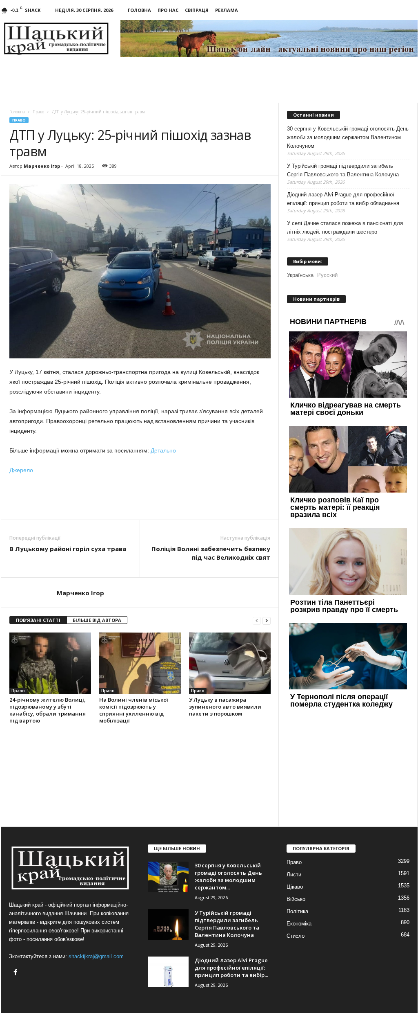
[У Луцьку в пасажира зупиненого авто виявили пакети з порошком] (230, 663)
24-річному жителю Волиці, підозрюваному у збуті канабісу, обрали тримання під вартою (47, 710)
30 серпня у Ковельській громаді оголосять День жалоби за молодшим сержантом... (228, 876)
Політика (297, 911)
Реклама (226, 10)
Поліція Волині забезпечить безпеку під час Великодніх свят (210, 553)
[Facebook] (16, 973)
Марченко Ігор (42, 166)
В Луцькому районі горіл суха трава (67, 549)
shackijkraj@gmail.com (96, 956)
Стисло (296, 936)
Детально (163, 450)
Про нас (168, 10)
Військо (296, 899)
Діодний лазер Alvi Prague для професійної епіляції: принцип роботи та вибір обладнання (343, 198)
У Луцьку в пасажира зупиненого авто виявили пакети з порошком (225, 706)
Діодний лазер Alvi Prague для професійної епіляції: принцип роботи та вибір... (231, 968)
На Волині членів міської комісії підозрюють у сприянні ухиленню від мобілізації (133, 710)
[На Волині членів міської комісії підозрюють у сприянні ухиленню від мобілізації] (140, 663)
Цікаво (295, 887)
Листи (294, 874)
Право (19, 120)
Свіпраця (197, 10)
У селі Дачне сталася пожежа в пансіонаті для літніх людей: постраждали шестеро (345, 227)
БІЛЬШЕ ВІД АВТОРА (97, 620)
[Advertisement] (140, 497)
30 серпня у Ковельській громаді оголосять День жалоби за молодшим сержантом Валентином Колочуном (348, 137)
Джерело (21, 470)
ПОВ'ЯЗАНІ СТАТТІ (38, 620)
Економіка (299, 924)
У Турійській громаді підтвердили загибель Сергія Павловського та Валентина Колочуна (343, 170)
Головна (139, 10)
